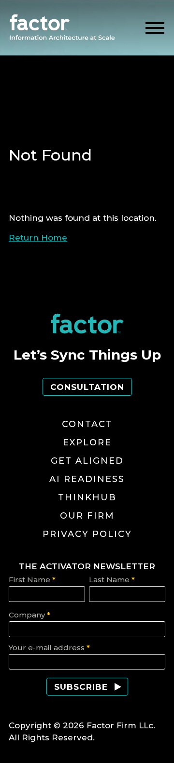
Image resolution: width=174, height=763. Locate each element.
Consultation (87, 387)
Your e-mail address (49, 647)
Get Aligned (87, 460)
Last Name (112, 579)
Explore (87, 442)
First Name (32, 579)
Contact (87, 424)
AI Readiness (87, 479)
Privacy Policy (87, 534)
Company (29, 614)
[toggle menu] (155, 28)
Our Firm (87, 515)
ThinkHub (87, 497)
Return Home (38, 237)
